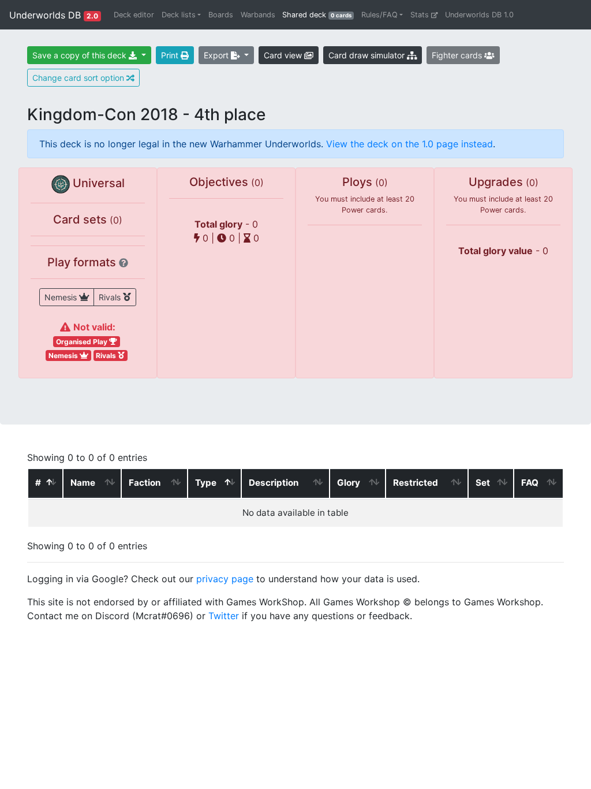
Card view (284, 55)
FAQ (529, 482)
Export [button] (217, 55)
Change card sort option (79, 78)
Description (273, 482)
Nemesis (61, 297)
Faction (144, 482)
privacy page (224, 579)
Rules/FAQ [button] (379, 14)
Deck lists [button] (179, 14)
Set (483, 482)
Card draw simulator (367, 55)
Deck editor (134, 14)
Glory (348, 482)
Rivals (111, 297)
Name (82, 482)
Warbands (258, 14)
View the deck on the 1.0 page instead (409, 144)
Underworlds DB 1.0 (479, 14)
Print (171, 55)
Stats (420, 14)
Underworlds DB (53, 15)
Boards (220, 14)
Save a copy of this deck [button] (80, 55)
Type (205, 482)
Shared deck (319, 14)
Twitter (223, 615)
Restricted (415, 482)
